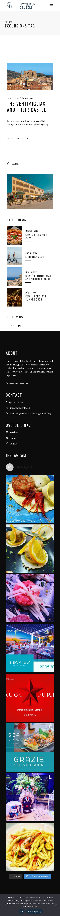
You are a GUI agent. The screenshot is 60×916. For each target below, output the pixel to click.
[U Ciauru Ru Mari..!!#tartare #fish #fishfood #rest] (30, 499)
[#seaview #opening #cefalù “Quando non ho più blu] (30, 648)
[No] (56, 904)
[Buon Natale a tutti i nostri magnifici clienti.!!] (30, 698)
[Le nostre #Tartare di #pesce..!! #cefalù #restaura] (30, 598)
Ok (21, 911)
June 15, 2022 (13, 98)
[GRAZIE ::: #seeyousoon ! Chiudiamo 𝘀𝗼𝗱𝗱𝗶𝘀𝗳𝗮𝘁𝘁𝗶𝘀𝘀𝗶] (30, 747)
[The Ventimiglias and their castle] (30, 76)
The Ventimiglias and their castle (26, 106)
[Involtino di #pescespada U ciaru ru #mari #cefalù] (30, 548)
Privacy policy (34, 911)
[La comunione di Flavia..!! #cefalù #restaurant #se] (30, 797)
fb (7, 383)
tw (17, 383)
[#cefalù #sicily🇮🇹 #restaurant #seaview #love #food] (30, 847)
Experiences (27, 98)
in (27, 383)
